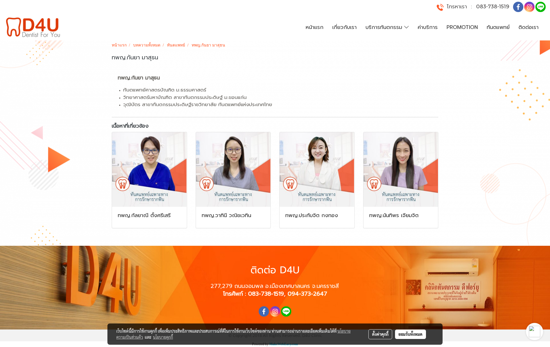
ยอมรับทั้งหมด (410, 334)
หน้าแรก (314, 27)
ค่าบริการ (428, 27)
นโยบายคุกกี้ (163, 337)
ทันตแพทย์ (498, 27)
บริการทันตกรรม (385, 27)
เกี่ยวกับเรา (344, 27)
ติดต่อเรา (528, 27)
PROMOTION (462, 27)
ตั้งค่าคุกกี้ (380, 334)
